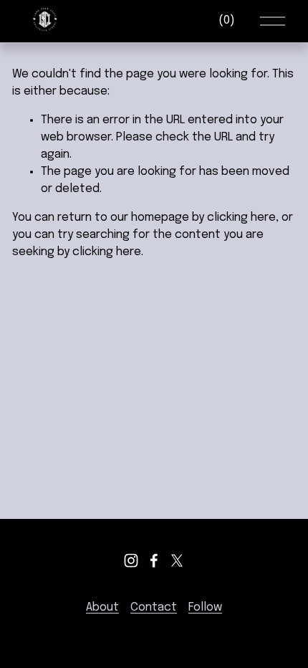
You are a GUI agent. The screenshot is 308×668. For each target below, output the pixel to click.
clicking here (241, 217)
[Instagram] (131, 560)
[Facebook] (154, 560)
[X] (177, 560)
